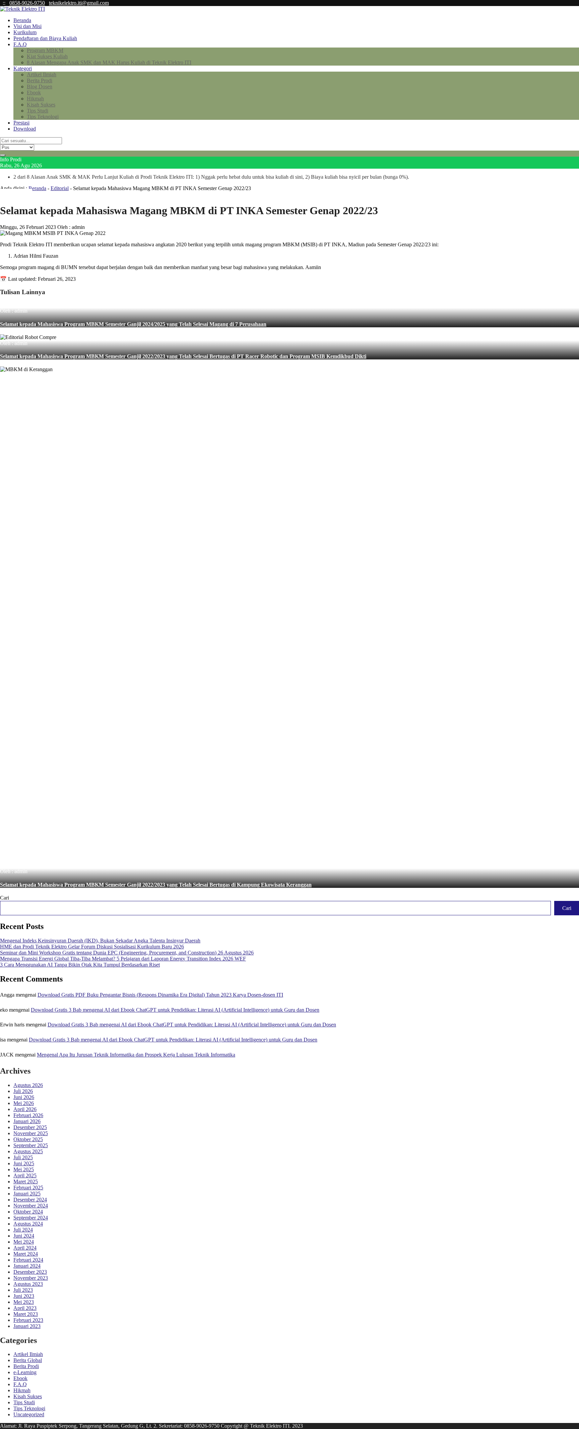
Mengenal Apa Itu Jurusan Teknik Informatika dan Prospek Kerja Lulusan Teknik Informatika (136, 1055)
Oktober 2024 (28, 1211)
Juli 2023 (23, 1290)
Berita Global (27, 1360)
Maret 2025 (25, 1181)
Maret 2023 (25, 1314)
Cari (4, 898)
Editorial (60, 188)
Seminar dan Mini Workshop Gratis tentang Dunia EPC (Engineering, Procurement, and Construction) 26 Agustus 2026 (127, 952)
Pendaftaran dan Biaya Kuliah (45, 38)
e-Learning (25, 1372)
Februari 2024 (28, 1260)
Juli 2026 (23, 1091)
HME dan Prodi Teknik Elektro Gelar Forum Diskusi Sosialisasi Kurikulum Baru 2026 (92, 946)
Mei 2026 (23, 1103)
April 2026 (25, 1109)
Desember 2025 (30, 1127)
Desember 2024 (30, 1199)
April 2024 (25, 1248)
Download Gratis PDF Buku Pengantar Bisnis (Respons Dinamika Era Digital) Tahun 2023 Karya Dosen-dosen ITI (160, 995)
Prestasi (21, 122)
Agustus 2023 (28, 1284)
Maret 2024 (25, 1254)
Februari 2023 (28, 1320)
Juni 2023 (23, 1296)
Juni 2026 (23, 1097)
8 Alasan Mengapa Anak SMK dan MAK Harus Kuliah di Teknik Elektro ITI (109, 62)
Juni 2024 (23, 1236)
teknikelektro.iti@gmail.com (79, 3)
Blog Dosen (39, 86)
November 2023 (30, 1278)
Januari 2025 (27, 1193)
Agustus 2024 (28, 1224)
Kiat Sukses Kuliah (47, 56)
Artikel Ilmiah (41, 74)
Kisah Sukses (41, 104)
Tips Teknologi (43, 116)
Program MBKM (45, 50)
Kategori (22, 68)
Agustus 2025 (28, 1151)
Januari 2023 (27, 1326)
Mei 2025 (23, 1169)
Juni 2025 (23, 1163)
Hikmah (35, 98)
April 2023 (25, 1308)
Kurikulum (25, 32)
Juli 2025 (23, 1157)
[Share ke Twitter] (13, 194)
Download (24, 129)
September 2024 (30, 1218)
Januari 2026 (27, 1121)
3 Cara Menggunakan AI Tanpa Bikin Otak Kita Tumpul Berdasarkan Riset (80, 965)
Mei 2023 (23, 1302)
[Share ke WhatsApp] (18, 194)
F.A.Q (20, 44)
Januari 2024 (27, 1266)
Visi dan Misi (27, 26)
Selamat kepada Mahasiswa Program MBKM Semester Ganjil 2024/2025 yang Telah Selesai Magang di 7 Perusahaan (133, 324)
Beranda (22, 20)
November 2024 (30, 1205)
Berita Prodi (39, 80)
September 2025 (30, 1145)
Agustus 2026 (28, 1085)
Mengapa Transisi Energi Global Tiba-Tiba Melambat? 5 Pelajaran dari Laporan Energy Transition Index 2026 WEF (123, 958)
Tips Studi (37, 110)
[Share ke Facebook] (8, 194)
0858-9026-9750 (27, 3)
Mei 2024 (23, 1242)
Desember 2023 (30, 1272)
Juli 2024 (23, 1230)
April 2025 (25, 1175)
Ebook (34, 92)
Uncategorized (28, 1414)
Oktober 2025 (28, 1139)
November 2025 (30, 1133)
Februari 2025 (28, 1187)
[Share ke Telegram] (29, 194)
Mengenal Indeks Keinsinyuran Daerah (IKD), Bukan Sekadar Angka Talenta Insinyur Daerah (100, 940)
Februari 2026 (28, 1115)
